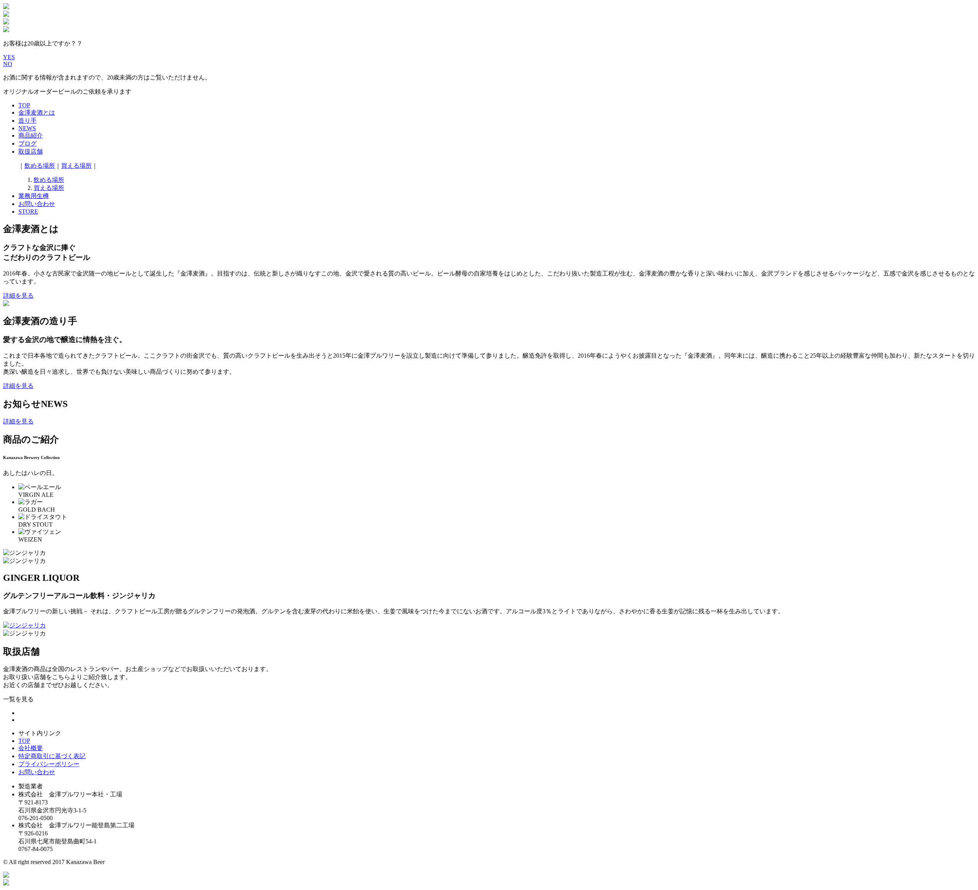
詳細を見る (18, 295)
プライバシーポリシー (48, 764)
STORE (28, 211)
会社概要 (30, 748)
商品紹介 (30, 135)
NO (7, 64)
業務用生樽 (33, 196)
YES (9, 57)
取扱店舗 (30, 151)
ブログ (27, 143)
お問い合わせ (36, 204)
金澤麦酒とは (36, 112)
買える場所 (76, 165)
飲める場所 (39, 165)
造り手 (27, 120)
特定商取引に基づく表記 (52, 756)
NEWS (27, 128)
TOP (24, 105)
